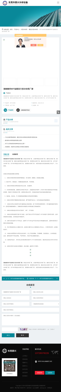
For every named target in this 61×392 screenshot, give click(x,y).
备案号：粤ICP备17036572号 (17, 388)
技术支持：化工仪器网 (33, 388)
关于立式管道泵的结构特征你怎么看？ (15, 143)
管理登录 (49, 388)
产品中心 (16, 29)
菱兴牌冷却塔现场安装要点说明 (13, 140)
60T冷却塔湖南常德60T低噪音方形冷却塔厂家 (23, 278)
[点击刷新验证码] (23, 329)
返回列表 (31, 278)
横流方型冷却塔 (33, 29)
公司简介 (25, 356)
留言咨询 (25, 372)
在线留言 (15, 154)
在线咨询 (39, 372)
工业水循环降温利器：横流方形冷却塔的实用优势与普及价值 (21, 137)
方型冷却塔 (24, 29)
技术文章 (25, 369)
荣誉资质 (25, 359)
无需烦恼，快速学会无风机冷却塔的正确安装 (17, 146)
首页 (11, 29)
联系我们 (25, 376)
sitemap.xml (43, 388)
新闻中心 (25, 366)
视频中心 (25, 362)
